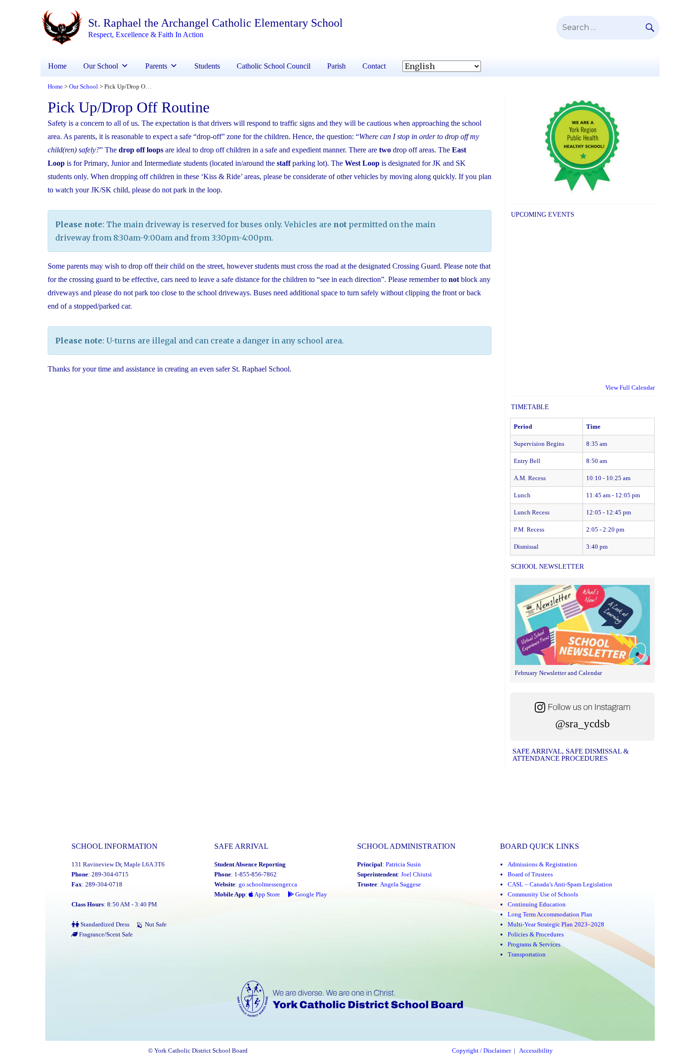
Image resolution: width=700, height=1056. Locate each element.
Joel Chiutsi (416, 874)
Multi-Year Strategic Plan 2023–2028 (556, 924)
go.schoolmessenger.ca (268, 884)
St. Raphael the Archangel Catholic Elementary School (215, 23)
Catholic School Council (273, 66)
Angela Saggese (400, 884)
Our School (100, 66)
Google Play (310, 894)
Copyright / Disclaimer (481, 1050)
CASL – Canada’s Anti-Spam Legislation (560, 884)
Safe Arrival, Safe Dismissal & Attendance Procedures (570, 754)
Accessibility (536, 1050)
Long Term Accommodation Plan (550, 914)
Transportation (527, 954)
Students (207, 66)
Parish (336, 66)
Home (57, 66)
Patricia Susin (403, 864)
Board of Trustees (530, 874)
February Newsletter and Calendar (558, 672)
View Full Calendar (630, 387)
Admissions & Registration (542, 864)
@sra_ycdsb (582, 724)
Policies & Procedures (536, 934)
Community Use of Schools (543, 894)
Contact (374, 66)
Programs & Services (534, 944)
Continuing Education (537, 904)
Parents (156, 66)
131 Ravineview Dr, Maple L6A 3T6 (118, 864)
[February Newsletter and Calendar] (582, 626)
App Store (266, 894)
